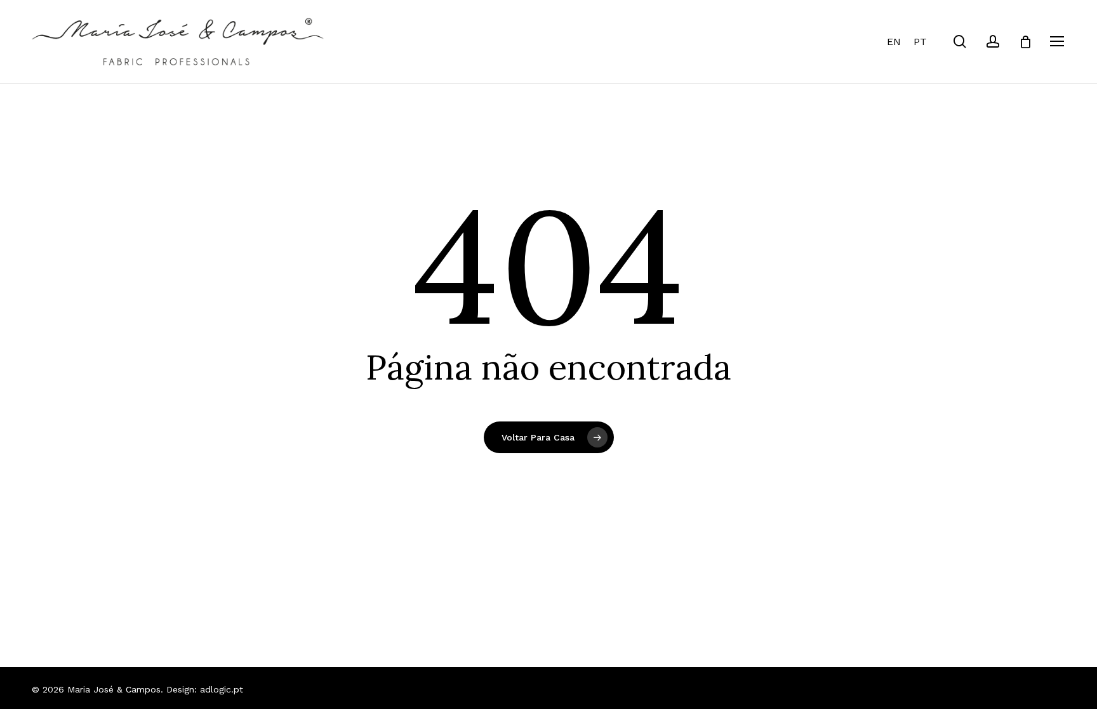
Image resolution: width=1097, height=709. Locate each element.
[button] (1057, 41)
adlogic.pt (221, 689)
